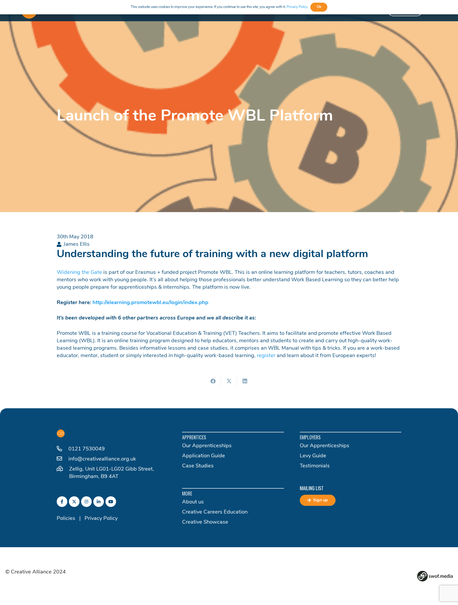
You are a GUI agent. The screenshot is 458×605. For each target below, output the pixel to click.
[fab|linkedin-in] (98, 501)
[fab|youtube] (110, 501)
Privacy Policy (101, 518)
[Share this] (213, 381)
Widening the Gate (79, 272)
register (266, 355)
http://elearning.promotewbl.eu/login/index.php (150, 302)
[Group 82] (435, 576)
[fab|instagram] (86, 501)
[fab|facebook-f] (62, 501)
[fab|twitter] (74, 501)
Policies (66, 518)
